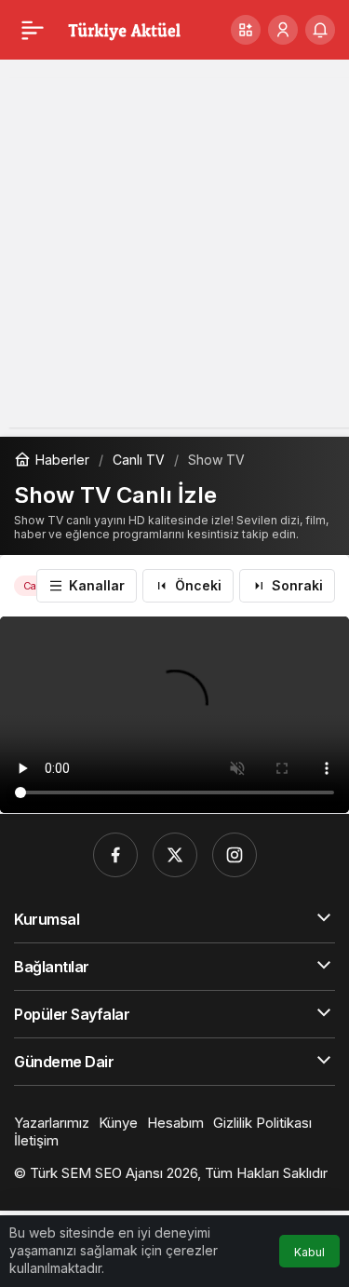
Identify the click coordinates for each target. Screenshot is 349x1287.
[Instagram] (234, 855)
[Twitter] (175, 855)
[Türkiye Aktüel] (124, 28)
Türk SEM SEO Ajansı (96, 1173)
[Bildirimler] (320, 30)
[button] (246, 30)
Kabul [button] (309, 1252)
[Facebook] (115, 855)
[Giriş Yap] (283, 30)
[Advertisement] (174, 252)
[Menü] (32, 29)
